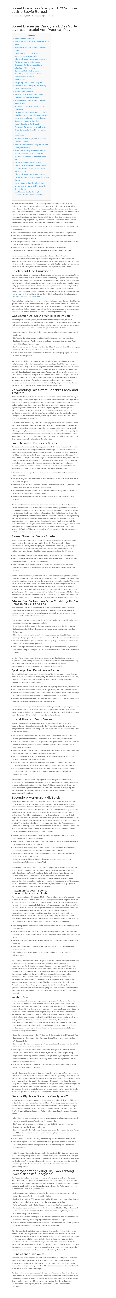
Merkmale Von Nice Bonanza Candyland (30, 195)
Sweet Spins (19, 136)
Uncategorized (37, 16)
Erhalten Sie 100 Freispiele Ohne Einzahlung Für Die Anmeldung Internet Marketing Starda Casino (32, 177)
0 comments (49, 16)
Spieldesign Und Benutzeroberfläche (28, 65)
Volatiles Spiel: (20, 80)
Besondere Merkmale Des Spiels (27, 71)
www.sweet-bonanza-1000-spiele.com (26, 297)
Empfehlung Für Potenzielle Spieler (28, 53)
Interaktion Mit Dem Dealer (25, 68)
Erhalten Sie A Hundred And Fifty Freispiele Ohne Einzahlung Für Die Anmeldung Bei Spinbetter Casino (30, 168)
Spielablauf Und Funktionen (25, 38)
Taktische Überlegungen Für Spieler (28, 162)
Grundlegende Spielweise (24, 91)
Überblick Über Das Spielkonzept (27, 192)
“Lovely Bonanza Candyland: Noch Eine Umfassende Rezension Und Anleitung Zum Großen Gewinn (31, 186)
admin (16, 16)
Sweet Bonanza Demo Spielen (26, 56)
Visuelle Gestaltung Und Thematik (27, 124)
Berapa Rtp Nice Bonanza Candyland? (29, 83)
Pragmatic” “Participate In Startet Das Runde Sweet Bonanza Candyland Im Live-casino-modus (31, 130)
